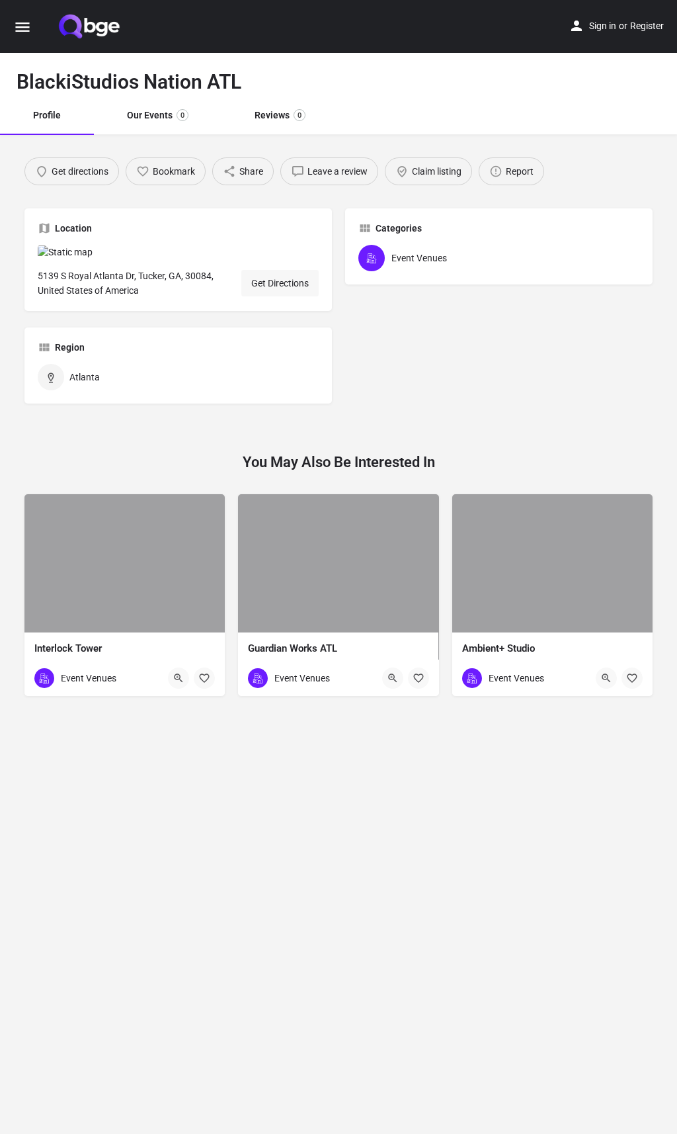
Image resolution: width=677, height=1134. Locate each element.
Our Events (155, 115)
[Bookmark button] (204, 678)
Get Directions (280, 283)
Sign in (602, 26)
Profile (47, 115)
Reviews (278, 115)
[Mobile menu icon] (22, 27)
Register (647, 26)
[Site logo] (91, 26)
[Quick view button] (178, 678)
